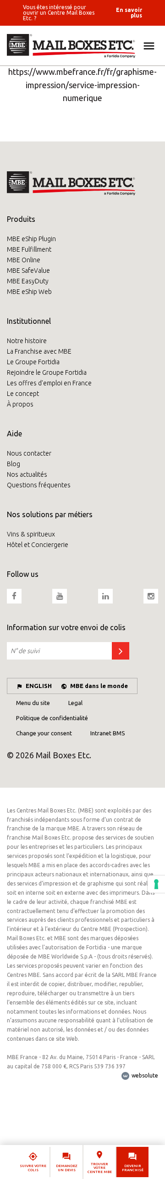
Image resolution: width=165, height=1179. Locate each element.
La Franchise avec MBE (39, 351)
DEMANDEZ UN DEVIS (66, 1168)
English (39, 686)
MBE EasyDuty (28, 281)
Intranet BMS (107, 733)
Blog (13, 464)
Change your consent (44, 733)
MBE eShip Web (29, 291)
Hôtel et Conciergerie (37, 544)
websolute (144, 1075)
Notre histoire (27, 340)
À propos (20, 404)
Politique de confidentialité (52, 718)
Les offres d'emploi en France (49, 383)
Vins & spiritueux (31, 534)
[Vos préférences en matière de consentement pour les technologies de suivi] (156, 884)
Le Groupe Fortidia (33, 362)
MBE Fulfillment (29, 249)
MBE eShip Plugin (31, 239)
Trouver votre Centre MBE (100, 1168)
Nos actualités (27, 474)
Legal (75, 703)
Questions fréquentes (39, 485)
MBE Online (23, 260)
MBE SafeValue (28, 270)
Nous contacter (29, 453)
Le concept (23, 393)
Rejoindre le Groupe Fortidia (47, 372)
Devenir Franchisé (132, 1168)
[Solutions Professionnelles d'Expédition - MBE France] (82, 46)
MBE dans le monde (99, 686)
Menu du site (33, 703)
